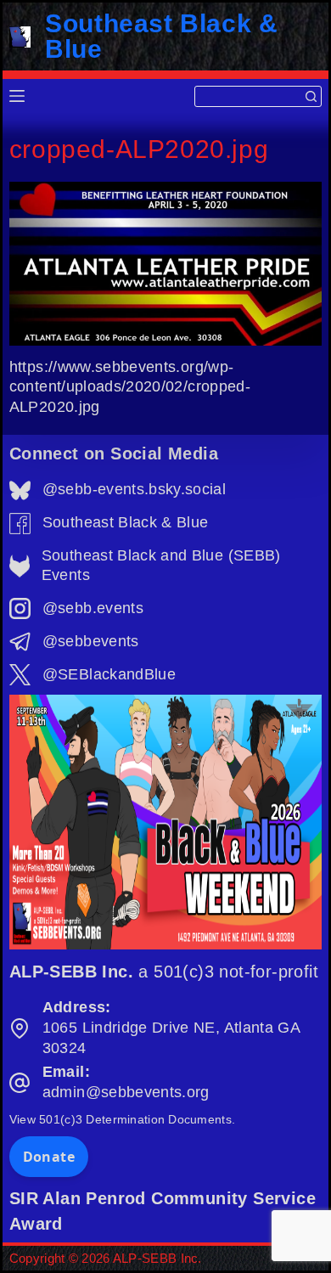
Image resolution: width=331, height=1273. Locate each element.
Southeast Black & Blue (161, 36)
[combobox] (248, 96)
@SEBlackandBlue (109, 674)
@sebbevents (90, 641)
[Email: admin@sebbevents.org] (19, 1083)
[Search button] (311, 96)
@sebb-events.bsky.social (134, 489)
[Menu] (17, 96)
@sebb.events (92, 608)
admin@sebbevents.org (126, 1092)
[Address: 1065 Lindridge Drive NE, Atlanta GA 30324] (19, 1028)
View (122, 1119)
